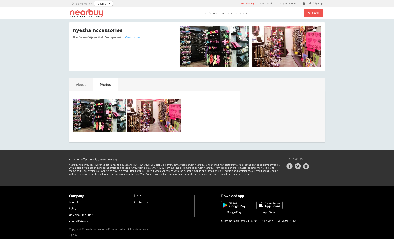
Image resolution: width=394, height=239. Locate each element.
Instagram (306, 166)
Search (313, 13)
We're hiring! (247, 3)
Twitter (298, 166)
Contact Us (141, 202)
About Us (74, 202)
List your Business (288, 3)
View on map (133, 37)
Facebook (289, 166)
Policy (72, 208)
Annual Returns (78, 221)
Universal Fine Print (81, 215)
